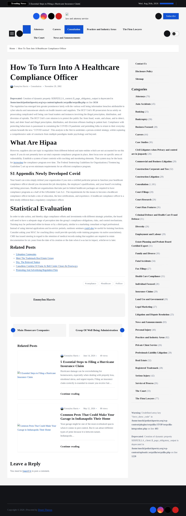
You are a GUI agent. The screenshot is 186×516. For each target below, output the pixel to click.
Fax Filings (141, 268)
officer (120, 283)
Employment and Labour (148, 234)
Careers (57, 29)
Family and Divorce (145, 253)
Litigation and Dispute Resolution (152, 314)
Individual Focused (145, 284)
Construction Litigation (147, 176)
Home (12, 48)
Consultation (73, 29)
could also (89, 228)
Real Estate (141, 360)
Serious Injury (142, 375)
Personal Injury (143, 330)
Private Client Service (146, 345)
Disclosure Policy (144, 71)
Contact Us (141, 63)
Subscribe (171, 16)
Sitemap (139, 79)
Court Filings (142, 192)
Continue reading (70, 393)
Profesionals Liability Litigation (151, 352)
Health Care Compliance (147, 276)
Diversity (139, 226)
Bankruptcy (141, 119)
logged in (27, 471)
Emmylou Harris (21, 86)
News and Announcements (66, 38)
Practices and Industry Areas (101, 29)
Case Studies (141, 142)
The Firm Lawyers (132, 29)
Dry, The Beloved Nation (28, 262)
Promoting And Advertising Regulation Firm (37, 270)
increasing (18, 162)
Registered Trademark (146, 368)
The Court (39, 38)
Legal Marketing (143, 307)
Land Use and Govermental (149, 299)
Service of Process (144, 383)
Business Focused (144, 127)
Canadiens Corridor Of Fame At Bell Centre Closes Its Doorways (47, 266)
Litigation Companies (26, 254)
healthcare (106, 283)
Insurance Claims (144, 291)
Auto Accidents (143, 104)
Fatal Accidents (143, 261)
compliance (91, 283)
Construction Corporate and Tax (152, 169)
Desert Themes (45, 510)
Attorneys (39, 29)
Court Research (143, 199)
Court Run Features (145, 207)
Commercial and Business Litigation (153, 161)
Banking (139, 111)
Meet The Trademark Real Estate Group (35, 258)
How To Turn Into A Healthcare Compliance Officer (42, 48)
